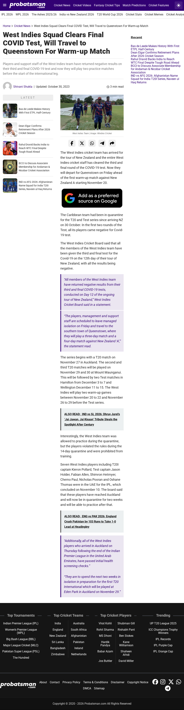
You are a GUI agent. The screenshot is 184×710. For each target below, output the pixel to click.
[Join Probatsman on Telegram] (168, 690)
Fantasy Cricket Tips (107, 5)
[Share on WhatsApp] (92, 143)
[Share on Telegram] (102, 143)
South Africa (79, 629)
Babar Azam (105, 651)
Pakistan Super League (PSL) (21, 651)
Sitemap (99, 688)
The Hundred (21, 657)
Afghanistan (79, 635)
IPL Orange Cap (163, 651)
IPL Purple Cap (163, 645)
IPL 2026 (7, 14)
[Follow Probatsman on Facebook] (155, 683)
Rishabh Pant (126, 629)
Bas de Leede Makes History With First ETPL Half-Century (155, 47)
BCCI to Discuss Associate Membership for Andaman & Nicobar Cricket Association (34, 167)
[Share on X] (82, 143)
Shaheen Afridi (126, 653)
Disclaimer (117, 682)
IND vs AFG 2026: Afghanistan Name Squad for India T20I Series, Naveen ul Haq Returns (35, 185)
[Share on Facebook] (71, 143)
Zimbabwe (58, 654)
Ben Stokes (126, 635)
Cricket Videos (82, 5)
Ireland (78, 648)
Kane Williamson (126, 643)
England (58, 629)
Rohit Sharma (105, 629)
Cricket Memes (154, 14)
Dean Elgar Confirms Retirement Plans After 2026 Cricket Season (34, 129)
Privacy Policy (71, 682)
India (58, 623)
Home (6, 26)
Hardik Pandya (105, 643)
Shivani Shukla (22, 86)
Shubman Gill (126, 623)
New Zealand (57, 635)
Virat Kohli (105, 623)
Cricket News (62, 5)
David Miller (126, 661)
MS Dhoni (105, 635)
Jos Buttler (105, 661)
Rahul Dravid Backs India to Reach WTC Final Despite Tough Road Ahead (34, 148)
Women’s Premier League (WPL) (21, 631)
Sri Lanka (58, 642)
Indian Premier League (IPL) (20, 623)
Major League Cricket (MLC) (20, 645)
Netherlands (78, 654)
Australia (78, 623)
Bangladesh (57, 648)
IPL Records (163, 639)
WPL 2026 (22, 14)
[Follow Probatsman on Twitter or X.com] (171, 683)
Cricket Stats (134, 14)
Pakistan (78, 642)
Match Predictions (134, 5)
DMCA (87, 688)
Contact (55, 682)
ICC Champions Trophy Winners (163, 631)
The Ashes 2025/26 (44, 14)
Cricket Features (159, 5)
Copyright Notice (137, 682)
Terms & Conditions (95, 682)
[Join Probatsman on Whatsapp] (179, 683)
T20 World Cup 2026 (110, 14)
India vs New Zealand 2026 (76, 14)
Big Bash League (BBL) (21, 639)
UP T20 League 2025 (163, 623)
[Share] (112, 143)
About (43, 682)
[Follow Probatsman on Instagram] (163, 683)
